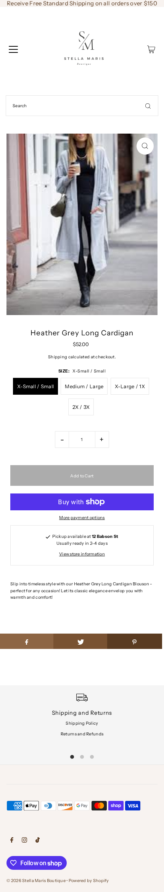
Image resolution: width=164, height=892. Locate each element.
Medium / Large (84, 386)
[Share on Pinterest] (134, 641)
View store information (82, 554)
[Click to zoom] (145, 146)
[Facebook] (11, 841)
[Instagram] (24, 841)
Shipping (57, 356)
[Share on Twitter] (80, 641)
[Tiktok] (37, 841)
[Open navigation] (13, 49)
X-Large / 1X (130, 386)
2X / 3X (81, 407)
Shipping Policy (82, 723)
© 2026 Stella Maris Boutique (36, 880)
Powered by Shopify (89, 880)
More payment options (82, 517)
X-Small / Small (35, 386)
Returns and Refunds (82, 734)
